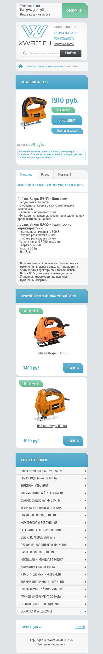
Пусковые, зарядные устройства (44, 545)
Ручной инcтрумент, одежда (41, 597)
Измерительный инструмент (41, 574)
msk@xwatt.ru (64, 38)
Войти (80, 627)
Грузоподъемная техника (39, 478)
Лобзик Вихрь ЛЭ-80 (52, 426)
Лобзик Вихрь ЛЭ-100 (51, 353)
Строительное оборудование (41, 604)
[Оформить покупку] (75, 10)
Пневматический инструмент (41, 589)
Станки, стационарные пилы (41, 500)
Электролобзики (55, 66)
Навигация (29, 627)
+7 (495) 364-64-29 (65, 33)
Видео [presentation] (45, 174)
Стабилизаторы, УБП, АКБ (38, 537)
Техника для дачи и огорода (41, 508)
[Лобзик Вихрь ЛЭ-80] (52, 421)
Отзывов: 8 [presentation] (65, 174)
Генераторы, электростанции (41, 530)
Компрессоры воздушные (39, 523)
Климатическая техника (38, 567)
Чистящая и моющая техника (42, 560)
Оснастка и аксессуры (36, 611)
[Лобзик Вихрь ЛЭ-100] (52, 348)
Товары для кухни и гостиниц (42, 582)
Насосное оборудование (38, 552)
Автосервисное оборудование (42, 471)
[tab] (26, 174)
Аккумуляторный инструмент (42, 493)
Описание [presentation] (26, 174)
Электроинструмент (36, 66)
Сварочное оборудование (39, 515)
